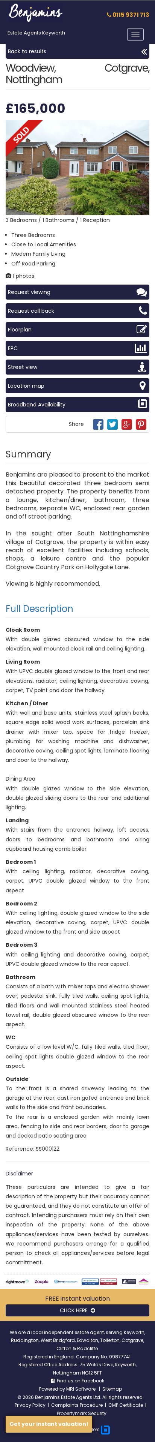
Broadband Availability (36, 404)
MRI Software (81, 1389)
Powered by (52, 1389)
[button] (143, 127)
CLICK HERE (75, 1310)
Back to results (27, 51)
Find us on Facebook (79, 1381)
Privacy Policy (30, 1405)
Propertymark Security (81, 1413)
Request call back (31, 311)
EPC (13, 348)
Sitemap (112, 1389)
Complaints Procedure (77, 1405)
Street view (22, 367)
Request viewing (29, 292)
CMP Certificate (125, 1405)
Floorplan (20, 329)
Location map (26, 386)
